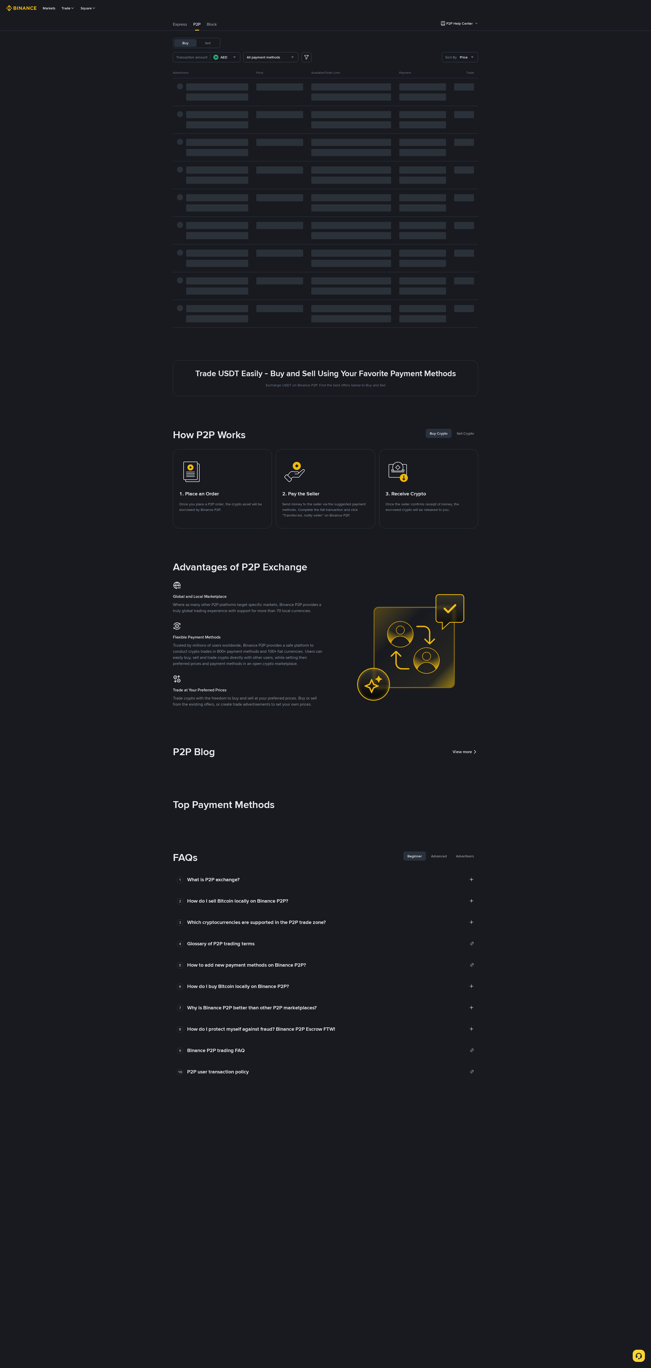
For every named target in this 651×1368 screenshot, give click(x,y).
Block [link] (212, 24)
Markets (49, 8)
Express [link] (180, 24)
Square (86, 8)
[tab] (180, 24)
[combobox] (225, 57)
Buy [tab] (185, 43)
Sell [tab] (208, 43)
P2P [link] (197, 24)
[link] (330, 943)
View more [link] (462, 751)
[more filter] (306, 57)
